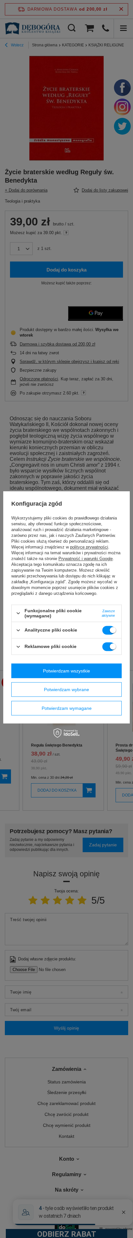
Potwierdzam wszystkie (66, 670)
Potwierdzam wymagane (67, 708)
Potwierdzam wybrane (66, 689)
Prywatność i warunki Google (85, 558)
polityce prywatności (89, 547)
